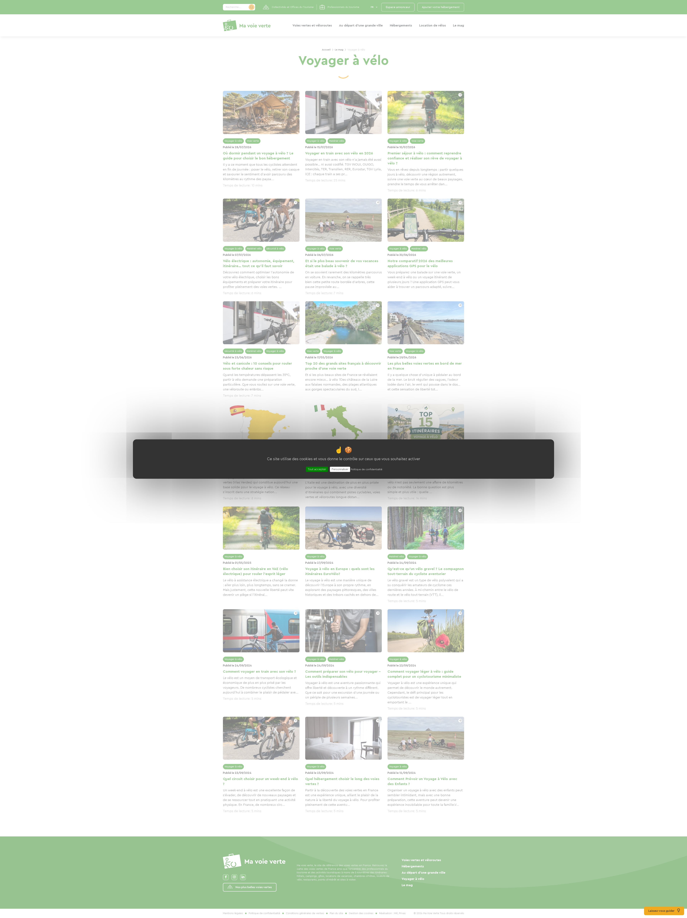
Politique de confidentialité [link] (366, 469)
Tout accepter (317, 469)
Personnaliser (340, 469)
